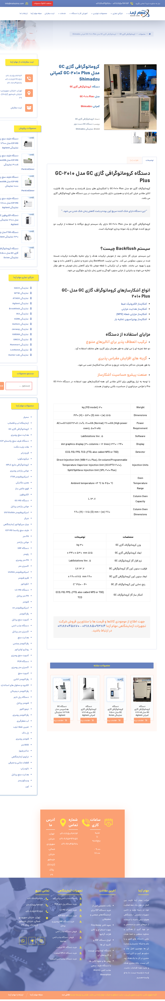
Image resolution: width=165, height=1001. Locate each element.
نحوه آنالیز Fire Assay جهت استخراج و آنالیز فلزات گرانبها (101, 930)
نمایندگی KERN (21, 319)
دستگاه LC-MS (22, 590)
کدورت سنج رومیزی (20, 655)
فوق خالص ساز (22, 489)
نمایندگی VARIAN (20, 334)
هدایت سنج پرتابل (20, 775)
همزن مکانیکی (22, 483)
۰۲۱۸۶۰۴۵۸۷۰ (68, 626)
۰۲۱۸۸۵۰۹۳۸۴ (94, 626)
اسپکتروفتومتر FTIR (19, 477)
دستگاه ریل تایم (21, 697)
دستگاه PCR (23, 661)
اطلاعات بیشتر (139, 720)
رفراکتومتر (24, 614)
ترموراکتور (24, 709)
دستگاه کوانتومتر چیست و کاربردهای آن (99, 953)
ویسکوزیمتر (23, 781)
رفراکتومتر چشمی (21, 643)
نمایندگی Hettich (20, 324)
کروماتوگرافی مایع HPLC (17, 465)
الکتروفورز (24, 495)
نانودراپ (25, 769)
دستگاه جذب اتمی (20, 626)
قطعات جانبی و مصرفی (18, 763)
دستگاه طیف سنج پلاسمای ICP (14, 441)
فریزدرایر (25, 453)
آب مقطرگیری (23, 721)
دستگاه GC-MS (22, 501)
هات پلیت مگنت (21, 447)
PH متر (26, 536)
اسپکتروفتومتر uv (20, 608)
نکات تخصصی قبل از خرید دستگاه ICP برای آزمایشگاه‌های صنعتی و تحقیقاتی (100, 912)
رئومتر (26, 554)
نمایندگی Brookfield (19, 309)
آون (27, 786)
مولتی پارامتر (23, 542)
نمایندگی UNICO (21, 340)
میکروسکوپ (23, 459)
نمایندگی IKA (22, 314)
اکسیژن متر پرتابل (20, 632)
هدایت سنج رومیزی (20, 435)
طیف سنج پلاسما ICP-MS (17, 530)
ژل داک (25, 733)
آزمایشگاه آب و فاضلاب (18, 423)
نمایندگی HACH (21, 288)
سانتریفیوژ (24, 751)
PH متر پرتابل (23, 596)
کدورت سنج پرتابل (20, 620)
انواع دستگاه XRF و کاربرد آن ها (102, 943)
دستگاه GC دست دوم (83, 124)
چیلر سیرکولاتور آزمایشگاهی (16, 524)
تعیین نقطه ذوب (21, 727)
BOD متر (25, 745)
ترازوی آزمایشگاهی (20, 757)
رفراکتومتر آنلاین (21, 679)
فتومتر (26, 602)
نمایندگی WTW (21, 293)
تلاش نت (66, 995)
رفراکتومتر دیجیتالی (19, 691)
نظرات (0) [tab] (134, 160)
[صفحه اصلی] (150, 34)
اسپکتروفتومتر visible (18, 572)
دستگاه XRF (23, 548)
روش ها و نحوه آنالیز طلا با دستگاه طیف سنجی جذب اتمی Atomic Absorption (100, 968)
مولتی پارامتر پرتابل (20, 506)
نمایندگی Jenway (20, 329)
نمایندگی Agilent (20, 303)
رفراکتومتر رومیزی (21, 715)
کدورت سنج (23, 673)
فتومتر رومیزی (22, 739)
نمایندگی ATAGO (21, 298)
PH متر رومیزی (22, 560)
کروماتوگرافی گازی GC (84, 119)
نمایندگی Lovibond (19, 350)
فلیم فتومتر (23, 578)
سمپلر (26, 417)
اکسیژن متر (23, 566)
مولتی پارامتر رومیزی (19, 471)
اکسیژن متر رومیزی (20, 667)
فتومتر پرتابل (23, 703)
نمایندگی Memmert (19, 345)
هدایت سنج (23, 638)
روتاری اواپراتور (22, 649)
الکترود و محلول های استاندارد (15, 685)
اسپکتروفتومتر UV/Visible (16, 512)
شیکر (26, 518)
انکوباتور (25, 584)
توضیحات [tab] (150, 160)
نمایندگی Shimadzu (84, 129)
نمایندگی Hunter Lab (18, 355)
